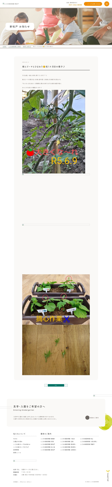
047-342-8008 (75, 5)
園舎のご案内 (94, 418)
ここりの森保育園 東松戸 (48, 450)
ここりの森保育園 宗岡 (47, 441)
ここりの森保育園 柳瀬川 (48, 439)
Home (15, 439)
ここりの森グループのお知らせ (21, 444)
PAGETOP (108, 477)
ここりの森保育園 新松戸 (48, 444)
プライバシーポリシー (26, 482)
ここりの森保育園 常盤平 (87, 444)
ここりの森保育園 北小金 (48, 447)
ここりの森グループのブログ (21, 447)
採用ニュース (17, 452)
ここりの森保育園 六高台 (67, 439)
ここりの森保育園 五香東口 (68, 450)
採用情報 (16, 450)
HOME (15, 482)
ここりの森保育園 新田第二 (68, 447)
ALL (56, 385)
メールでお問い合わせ (93, 4)
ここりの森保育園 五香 (67, 441)
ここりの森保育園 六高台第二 (88, 441)
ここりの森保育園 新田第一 (68, 444)
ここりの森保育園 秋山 (86, 439)
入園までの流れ (17, 441)
